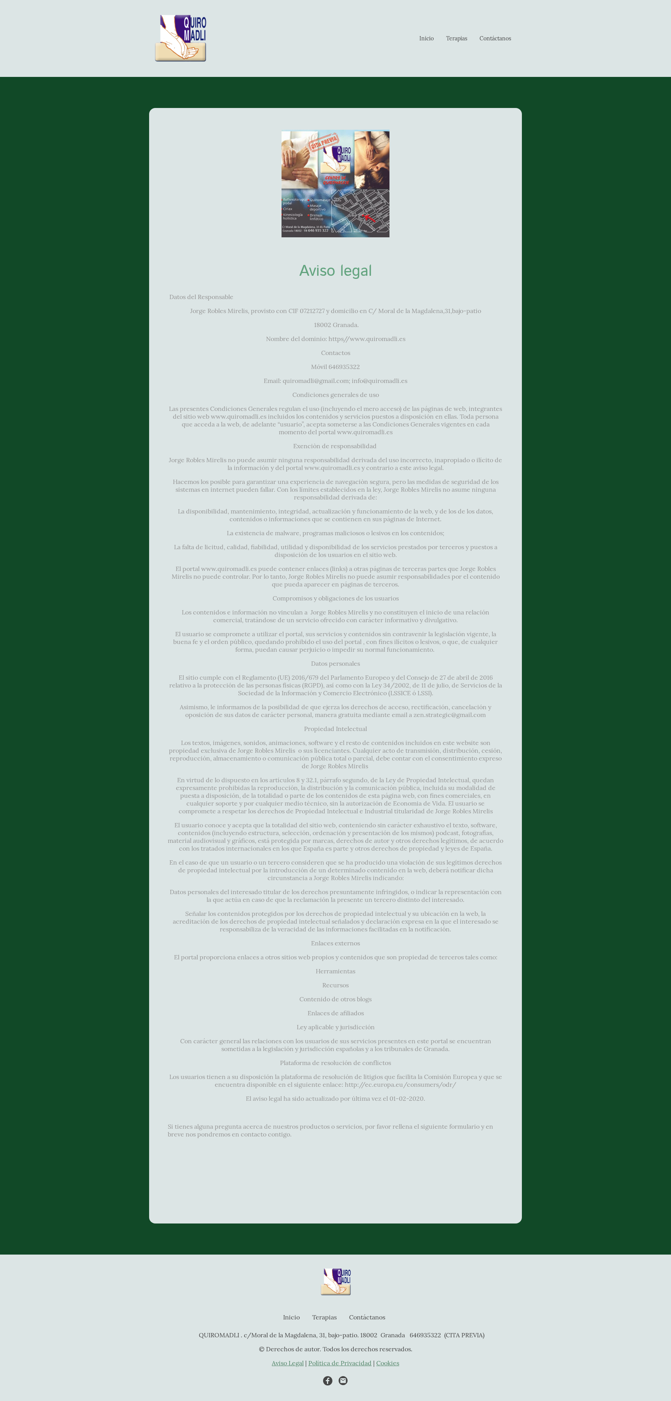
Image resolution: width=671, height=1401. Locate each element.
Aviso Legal (288, 1363)
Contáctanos (495, 38)
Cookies (387, 1363)
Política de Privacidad (340, 1363)
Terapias (456, 38)
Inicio (426, 38)
